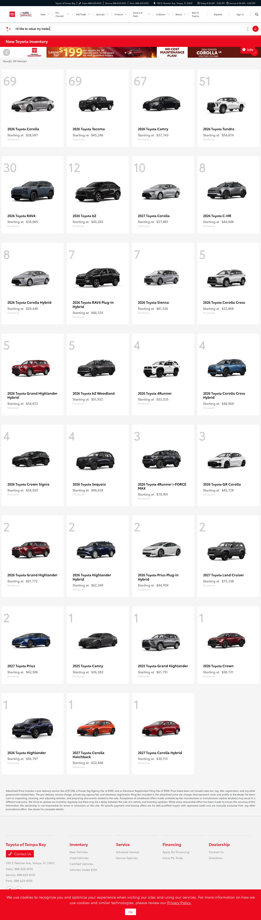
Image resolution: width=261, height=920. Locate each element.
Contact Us (22, 853)
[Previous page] (6, 52)
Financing (172, 844)
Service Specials (127, 858)
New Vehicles (79, 852)
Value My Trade (173, 858)
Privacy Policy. (179, 902)
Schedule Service (127, 852)
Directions (216, 858)
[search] (256, 14)
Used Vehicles (79, 858)
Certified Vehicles (81, 864)
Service (123, 844)
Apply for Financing (176, 852)
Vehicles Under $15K (83, 870)
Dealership (219, 844)
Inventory (79, 844)
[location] (154, 3)
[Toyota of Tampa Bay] (21, 13)
